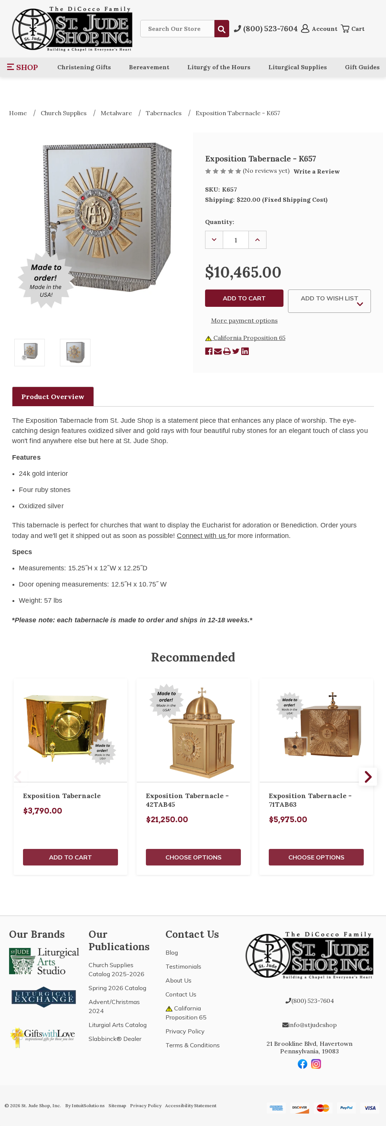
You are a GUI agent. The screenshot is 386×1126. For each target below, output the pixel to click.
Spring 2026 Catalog (117, 988)
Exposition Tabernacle (62, 795)
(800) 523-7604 (312, 1000)
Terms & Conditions (192, 1045)
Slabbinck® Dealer (115, 1038)
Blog (171, 952)
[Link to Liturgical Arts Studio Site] (44, 960)
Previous (18, 777)
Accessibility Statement (190, 1105)
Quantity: (219, 222)
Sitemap (117, 1105)
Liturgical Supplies (297, 67)
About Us (178, 980)
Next (368, 777)
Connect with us (202, 535)
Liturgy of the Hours (218, 67)
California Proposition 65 (248, 337)
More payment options (244, 320)
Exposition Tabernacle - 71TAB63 (310, 800)
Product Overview (52, 396)
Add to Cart (70, 857)
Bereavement (149, 67)
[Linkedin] (245, 351)
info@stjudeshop (312, 1024)
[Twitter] (236, 351)
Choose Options (193, 857)
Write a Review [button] (316, 171)
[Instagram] (316, 1064)
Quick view (70, 730)
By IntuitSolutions (85, 1105)
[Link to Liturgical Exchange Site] (44, 996)
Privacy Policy (185, 1031)
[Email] (218, 351)
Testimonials (183, 966)
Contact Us (180, 994)
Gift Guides (362, 67)
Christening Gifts (84, 67)
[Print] (227, 351)
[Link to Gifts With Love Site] (44, 1036)
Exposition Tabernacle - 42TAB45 (187, 800)
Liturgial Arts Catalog (118, 1024)
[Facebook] (209, 351)
